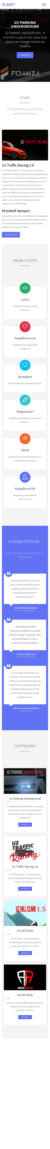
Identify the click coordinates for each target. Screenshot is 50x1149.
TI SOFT (8, 4)
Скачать (25, 55)
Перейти (25, 825)
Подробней (11, 234)
